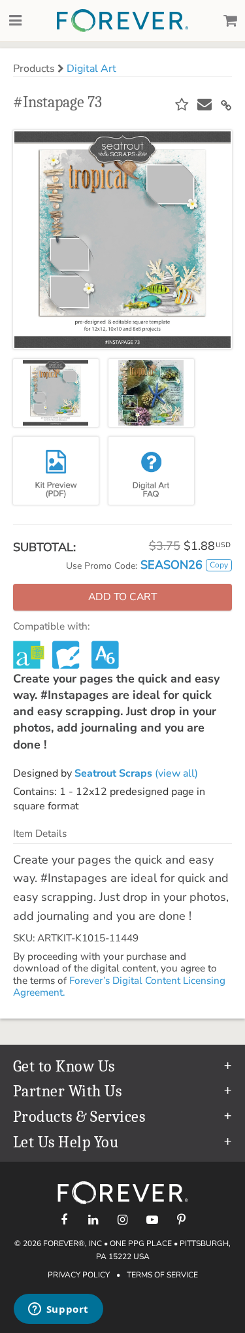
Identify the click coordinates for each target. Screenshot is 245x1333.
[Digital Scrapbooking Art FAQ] (151, 470)
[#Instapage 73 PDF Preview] (55, 470)
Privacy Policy (79, 1275)
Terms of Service (162, 1275)
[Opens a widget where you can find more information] (58, 1310)
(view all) (136, 773)
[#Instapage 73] (56, 393)
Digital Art (91, 68)
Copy (219, 565)
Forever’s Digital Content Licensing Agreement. (119, 986)
